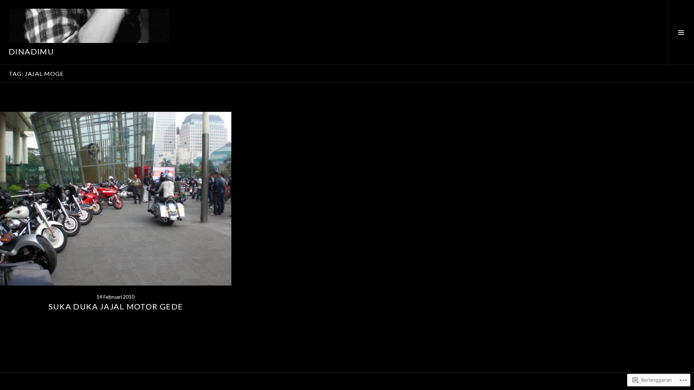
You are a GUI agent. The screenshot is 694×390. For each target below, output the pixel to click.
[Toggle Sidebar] (681, 32)
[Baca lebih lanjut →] (115, 198)
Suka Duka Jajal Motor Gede (115, 306)
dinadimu (31, 51)
